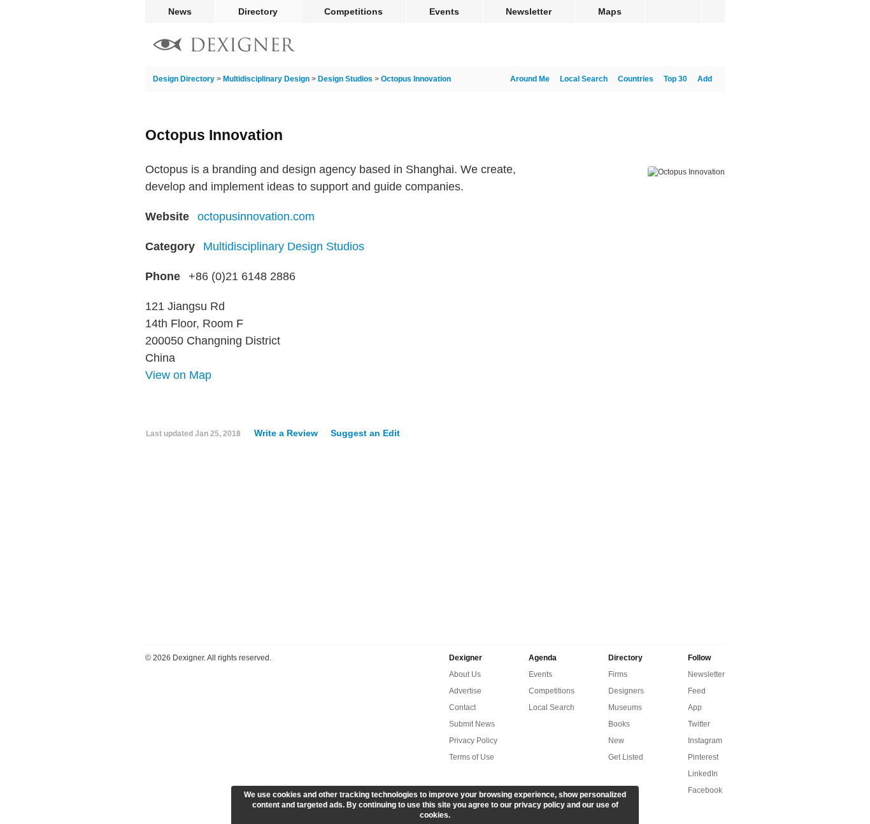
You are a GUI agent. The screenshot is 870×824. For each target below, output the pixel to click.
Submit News (472, 724)
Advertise (465, 690)
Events (444, 11)
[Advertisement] (435, 547)
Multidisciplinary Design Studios (283, 246)
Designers (626, 690)
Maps (610, 11)
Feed (697, 690)
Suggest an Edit (365, 433)
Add (704, 79)
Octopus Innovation (416, 79)
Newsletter (529, 11)
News (180, 11)
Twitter (699, 724)
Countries (635, 79)
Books (619, 724)
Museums (625, 707)
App (695, 707)
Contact (462, 707)
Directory (258, 11)
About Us (465, 674)
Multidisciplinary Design (266, 79)
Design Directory (184, 79)
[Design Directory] (224, 46)
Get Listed (625, 757)
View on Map (178, 375)
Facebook (705, 790)
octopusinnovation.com (256, 216)
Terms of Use (471, 757)
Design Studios (345, 79)
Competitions (353, 11)
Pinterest (703, 757)
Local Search (584, 79)
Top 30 (675, 79)
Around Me (530, 79)
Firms (617, 674)
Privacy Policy (473, 740)
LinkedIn (703, 773)
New (616, 740)
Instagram (705, 740)
